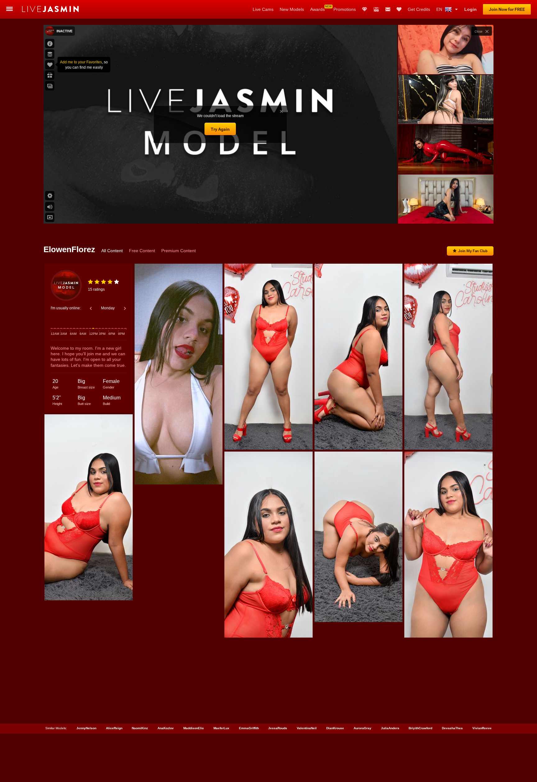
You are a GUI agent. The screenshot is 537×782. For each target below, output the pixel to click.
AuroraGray (362, 728)
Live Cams (263, 9)
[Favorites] (399, 9)
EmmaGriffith (249, 728)
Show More (446, 213)
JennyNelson (86, 728)
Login (470, 9)
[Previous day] (90, 308)
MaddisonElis (193, 728)
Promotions (344, 9)
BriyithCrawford (420, 728)
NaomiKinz (140, 728)
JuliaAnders (390, 728)
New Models (292, 9)
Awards (317, 9)
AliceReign (114, 728)
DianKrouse (335, 728)
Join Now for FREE (507, 9)
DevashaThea (452, 728)
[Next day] (124, 308)
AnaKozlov (166, 728)
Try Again (220, 129)
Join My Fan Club (473, 251)
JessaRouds (277, 728)
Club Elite (364, 9)
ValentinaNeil (307, 728)
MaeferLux (221, 728)
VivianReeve (482, 728)
